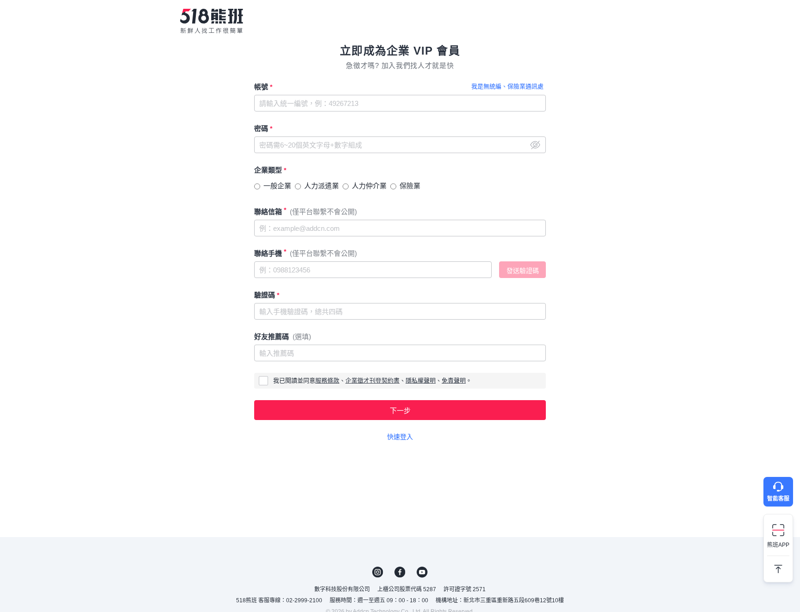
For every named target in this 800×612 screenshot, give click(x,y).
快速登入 (400, 436)
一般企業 (277, 186)
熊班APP (778, 545)
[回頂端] (778, 565)
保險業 (410, 186)
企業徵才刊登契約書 (372, 380)
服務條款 (327, 380)
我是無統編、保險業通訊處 (507, 86)
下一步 (400, 410)
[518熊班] (212, 20)
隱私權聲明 (421, 380)
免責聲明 (454, 380)
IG (377, 572)
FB (400, 572)
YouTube (422, 572)
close (535, 144)
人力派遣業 (321, 186)
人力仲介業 (369, 186)
